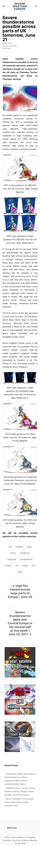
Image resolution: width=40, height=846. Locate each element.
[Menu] (3, 6)
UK (16, 565)
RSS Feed (12, 828)
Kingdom (19, 547)
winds (20, 572)
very (33, 565)
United (24, 565)
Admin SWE (8, 43)
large (29, 547)
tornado (8, 565)
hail (10, 547)
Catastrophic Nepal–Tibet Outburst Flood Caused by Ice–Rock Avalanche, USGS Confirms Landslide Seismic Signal (20, 779)
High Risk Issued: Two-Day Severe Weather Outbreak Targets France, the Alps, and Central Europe (20, 791)
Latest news (6, 48)
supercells (11, 559)
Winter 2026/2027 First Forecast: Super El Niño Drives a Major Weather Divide (19, 802)
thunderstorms (26, 559)
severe (13, 553)
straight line (25, 553)
